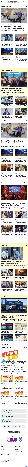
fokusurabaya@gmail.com (6, 463)
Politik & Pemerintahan (5, 454)
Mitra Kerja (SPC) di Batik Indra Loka (20, 387)
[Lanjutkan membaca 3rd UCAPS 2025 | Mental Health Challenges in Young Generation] (21, 326)
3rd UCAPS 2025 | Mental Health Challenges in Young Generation (20, 332)
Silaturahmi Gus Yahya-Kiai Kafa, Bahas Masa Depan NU (6, 45)
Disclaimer (17, 449)
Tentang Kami (18, 446)
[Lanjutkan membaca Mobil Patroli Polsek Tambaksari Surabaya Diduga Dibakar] (21, 272)
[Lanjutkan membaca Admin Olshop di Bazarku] (7, 393)
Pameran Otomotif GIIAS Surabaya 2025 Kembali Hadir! (14, 316)
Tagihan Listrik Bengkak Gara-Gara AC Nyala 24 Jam (21, 221)
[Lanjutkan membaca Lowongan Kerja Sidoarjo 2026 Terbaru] (7, 379)
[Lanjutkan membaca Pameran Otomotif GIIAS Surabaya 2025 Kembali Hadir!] (14, 306)
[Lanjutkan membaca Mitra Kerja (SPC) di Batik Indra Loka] (21, 379)
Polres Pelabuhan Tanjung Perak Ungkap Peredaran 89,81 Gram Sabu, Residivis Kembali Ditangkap (7, 105)
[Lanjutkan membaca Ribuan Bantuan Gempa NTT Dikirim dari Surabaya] (7, 284)
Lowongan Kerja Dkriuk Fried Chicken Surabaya (21, 402)
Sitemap (16, 454)
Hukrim (16, 56)
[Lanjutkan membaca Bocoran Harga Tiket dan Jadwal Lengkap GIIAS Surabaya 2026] (7, 51)
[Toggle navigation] (1, 2)
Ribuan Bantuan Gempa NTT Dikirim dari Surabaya (6, 290)
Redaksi (16, 448)
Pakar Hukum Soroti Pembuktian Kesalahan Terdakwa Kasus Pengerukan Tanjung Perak (6, 117)
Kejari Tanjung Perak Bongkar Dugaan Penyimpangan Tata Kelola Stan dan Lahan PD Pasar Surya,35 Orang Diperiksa (20, 117)
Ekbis (2, 201)
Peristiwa (3, 42)
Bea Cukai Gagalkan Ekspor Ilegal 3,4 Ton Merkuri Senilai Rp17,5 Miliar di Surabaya (20, 290)
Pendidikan (3, 448)
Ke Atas (25, 466)
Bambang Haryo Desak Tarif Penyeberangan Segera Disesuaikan (6, 235)
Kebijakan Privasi (18, 451)
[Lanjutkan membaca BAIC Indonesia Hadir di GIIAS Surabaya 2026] (21, 38)
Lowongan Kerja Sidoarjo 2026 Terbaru (6, 387)
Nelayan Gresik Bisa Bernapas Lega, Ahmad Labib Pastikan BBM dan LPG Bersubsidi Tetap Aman (7, 221)
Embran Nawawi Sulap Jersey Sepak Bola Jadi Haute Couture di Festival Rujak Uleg (20, 235)
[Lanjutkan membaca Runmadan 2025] (21, 338)
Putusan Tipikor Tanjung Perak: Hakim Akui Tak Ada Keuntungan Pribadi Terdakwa (21, 105)
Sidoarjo (3, 383)
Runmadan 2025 (19, 343)
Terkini (2, 172)
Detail (25, 6)
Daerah (2, 219)
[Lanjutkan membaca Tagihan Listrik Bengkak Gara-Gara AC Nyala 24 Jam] (21, 214)
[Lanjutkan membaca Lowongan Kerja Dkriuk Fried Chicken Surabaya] (21, 393)
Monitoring (17, 455)
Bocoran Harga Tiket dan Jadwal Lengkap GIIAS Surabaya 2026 (6, 60)
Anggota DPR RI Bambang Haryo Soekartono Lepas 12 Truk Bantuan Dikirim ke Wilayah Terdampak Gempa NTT (7, 278)
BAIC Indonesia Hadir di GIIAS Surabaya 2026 (21, 45)
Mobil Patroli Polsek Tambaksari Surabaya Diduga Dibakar (20, 278)
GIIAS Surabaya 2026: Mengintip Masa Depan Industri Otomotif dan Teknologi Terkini (20, 161)
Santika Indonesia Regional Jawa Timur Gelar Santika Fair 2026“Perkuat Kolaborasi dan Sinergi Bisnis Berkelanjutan (13, 204)
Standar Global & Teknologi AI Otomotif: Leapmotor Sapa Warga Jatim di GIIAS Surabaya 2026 (13, 27)
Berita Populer (4, 455)
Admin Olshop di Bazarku (5, 402)
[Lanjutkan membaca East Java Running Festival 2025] (7, 338)
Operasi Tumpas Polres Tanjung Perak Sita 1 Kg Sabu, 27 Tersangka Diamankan (21, 60)
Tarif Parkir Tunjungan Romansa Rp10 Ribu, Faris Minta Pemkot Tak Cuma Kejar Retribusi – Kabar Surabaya (7, 176)
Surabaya (3, 365)
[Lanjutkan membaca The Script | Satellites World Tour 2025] (7, 326)
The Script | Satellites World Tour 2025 (6, 332)
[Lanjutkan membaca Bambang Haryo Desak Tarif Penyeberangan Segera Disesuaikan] (7, 228)
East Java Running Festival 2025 (5, 343)
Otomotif (3, 24)
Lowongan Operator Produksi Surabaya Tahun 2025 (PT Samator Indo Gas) (14, 368)
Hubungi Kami (18, 452)
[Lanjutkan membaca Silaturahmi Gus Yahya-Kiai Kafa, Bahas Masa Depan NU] (7, 38)
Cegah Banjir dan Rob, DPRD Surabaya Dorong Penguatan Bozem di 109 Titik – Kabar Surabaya (21, 176)
